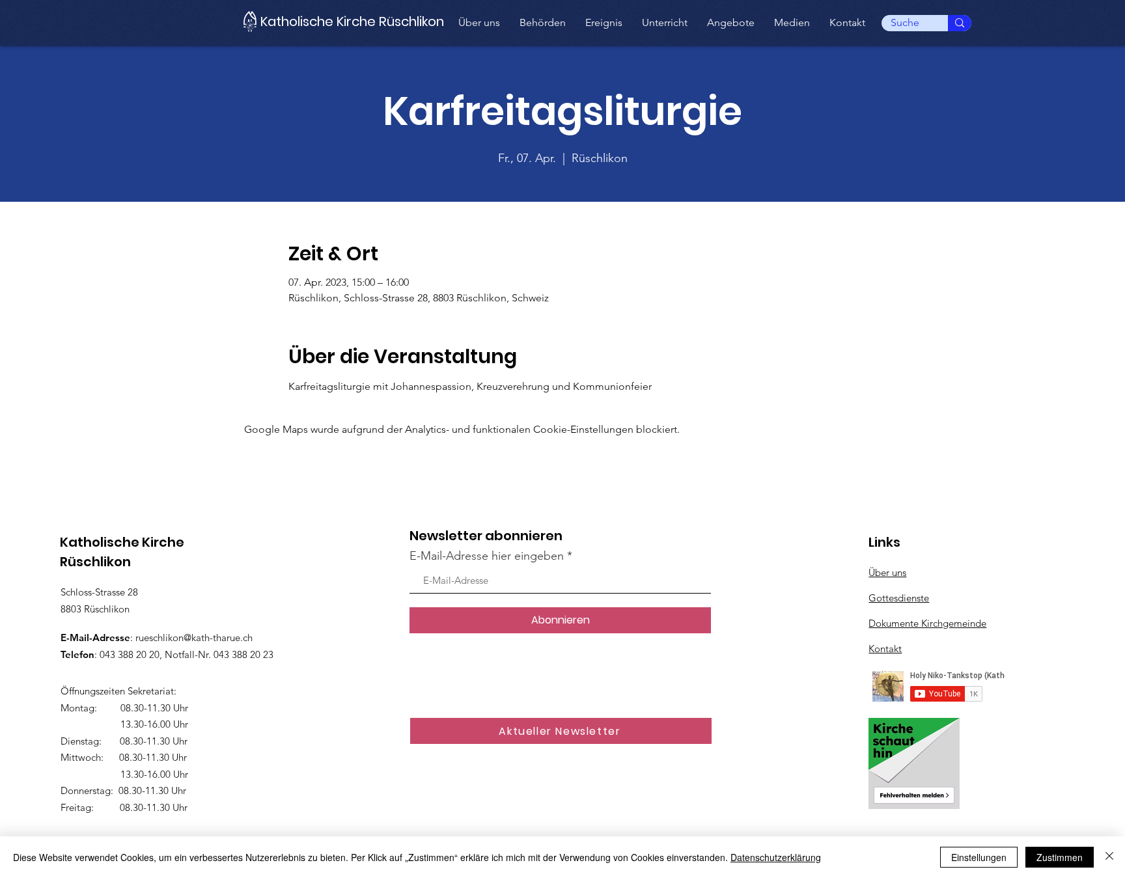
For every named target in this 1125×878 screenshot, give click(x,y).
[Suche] (959, 23)
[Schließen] (1109, 857)
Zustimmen (1059, 857)
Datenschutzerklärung (775, 857)
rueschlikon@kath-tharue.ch (194, 637)
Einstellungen (979, 857)
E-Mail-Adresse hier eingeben (487, 556)
